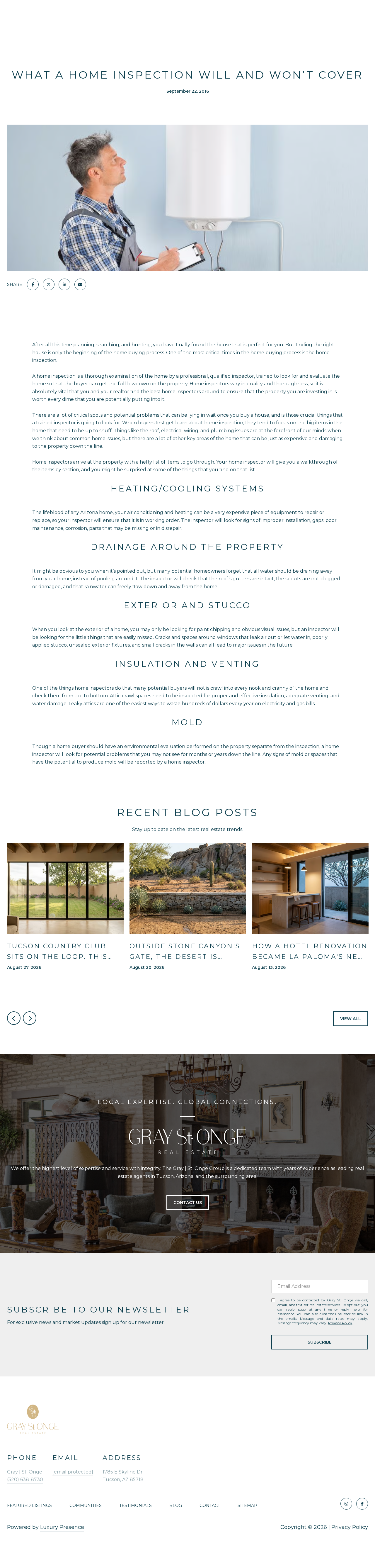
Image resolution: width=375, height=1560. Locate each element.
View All (350, 1018)
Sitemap (247, 1505)
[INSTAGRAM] (346, 1504)
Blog (175, 1505)
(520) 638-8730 (25, 1479)
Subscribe (320, 1342)
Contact (210, 1505)
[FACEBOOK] (362, 1504)
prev (14, 1018)
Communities (85, 1505)
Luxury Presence (62, 1527)
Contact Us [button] (187, 1202)
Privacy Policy (340, 1323)
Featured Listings (29, 1505)
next (29, 1018)
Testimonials (135, 1505)
